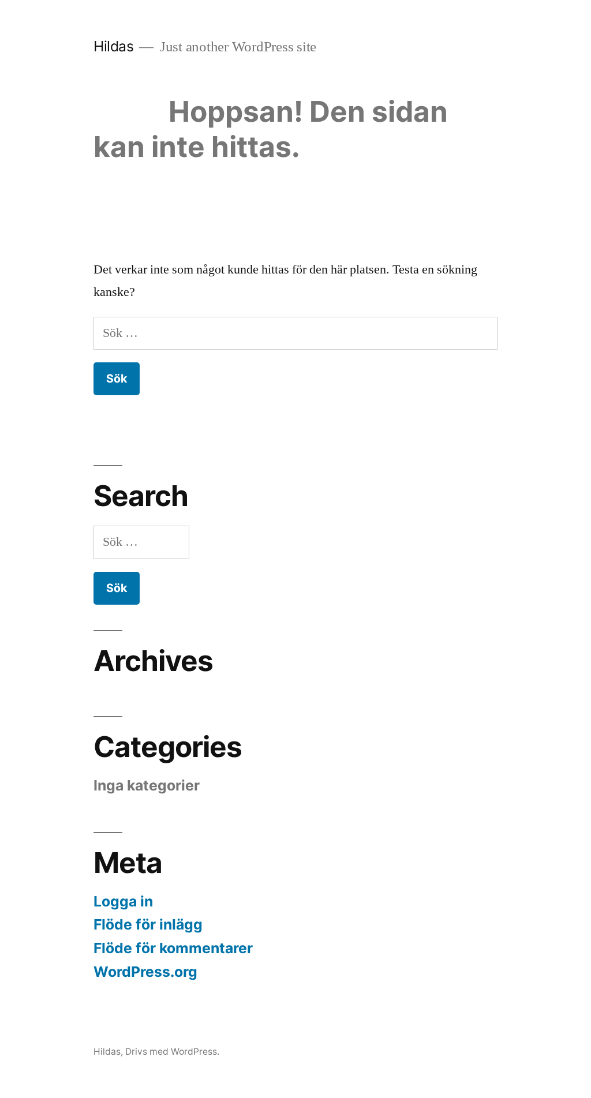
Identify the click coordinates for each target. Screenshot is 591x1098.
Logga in (123, 901)
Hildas (113, 46)
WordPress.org (145, 971)
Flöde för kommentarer (173, 948)
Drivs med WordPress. (172, 1051)
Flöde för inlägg (148, 924)
